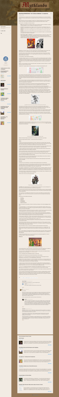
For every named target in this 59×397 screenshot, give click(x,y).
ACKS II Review (21, 338)
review (36, 277)
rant (34, 277)
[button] (50, 13)
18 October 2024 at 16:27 (29, 281)
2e (21, 277)
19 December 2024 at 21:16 (29, 308)
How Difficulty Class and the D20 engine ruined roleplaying (28, 347)
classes (32, 277)
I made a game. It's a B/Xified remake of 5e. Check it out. (5, 28)
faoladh (26, 299)
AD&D (23, 277)
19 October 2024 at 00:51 (26, 289)
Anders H (26, 283)
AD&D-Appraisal (27, 277)
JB (22, 289)
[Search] (52, 2)
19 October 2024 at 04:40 (30, 299)
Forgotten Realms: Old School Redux (25, 375)
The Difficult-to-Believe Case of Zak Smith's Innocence (4, 99)
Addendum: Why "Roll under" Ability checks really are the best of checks (31, 384)
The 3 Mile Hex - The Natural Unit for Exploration (27, 356)
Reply (23, 287)
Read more (49, 354)
